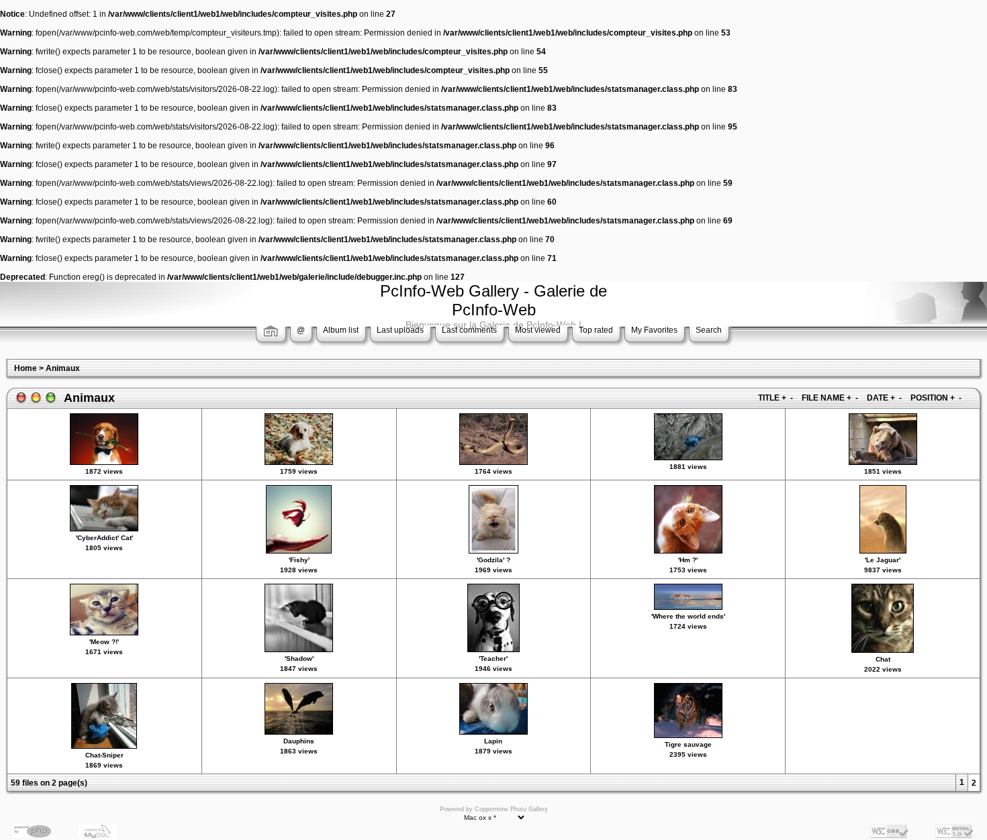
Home (25, 368)
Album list (341, 330)
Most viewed (538, 330)
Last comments (469, 330)
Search (709, 330)
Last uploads (400, 330)
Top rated (596, 330)
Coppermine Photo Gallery (511, 809)
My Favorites (654, 330)
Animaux (63, 368)
